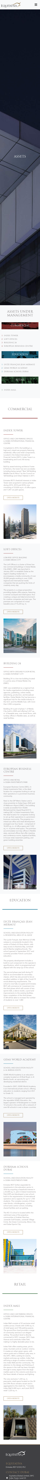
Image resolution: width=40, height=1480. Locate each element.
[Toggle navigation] (36, 5)
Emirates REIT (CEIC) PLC (16, 1467)
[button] (36, 5)
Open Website (13, 497)
